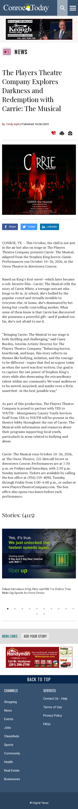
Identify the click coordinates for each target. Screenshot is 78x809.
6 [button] (44, 608)
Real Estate (12, 770)
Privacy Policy (52, 715)
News (20, 51)
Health (8, 762)
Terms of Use (52, 707)
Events (8, 719)
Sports (8, 745)
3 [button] (22, 608)
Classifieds (11, 736)
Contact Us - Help (55, 698)
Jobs (7, 728)
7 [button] (51, 608)
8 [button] (58, 608)
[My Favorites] (53, 133)
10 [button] (73, 608)
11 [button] (37, 614)
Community (12, 753)
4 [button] (29, 608)
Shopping (10, 702)
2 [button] (15, 608)
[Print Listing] (61, 133)
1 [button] (7, 608)
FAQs (47, 724)
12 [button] (44, 614)
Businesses (12, 779)
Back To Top (39, 679)
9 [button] (66, 608)
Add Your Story (35, 636)
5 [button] (37, 608)
